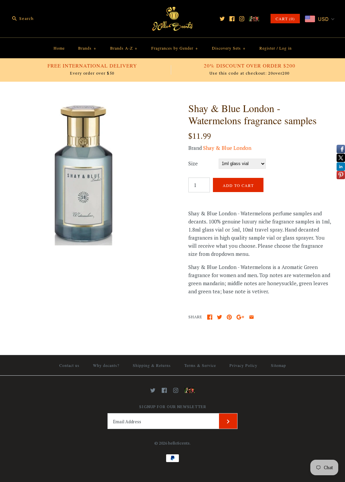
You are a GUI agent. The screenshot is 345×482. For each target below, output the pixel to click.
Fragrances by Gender (174, 48)
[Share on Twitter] (219, 317)
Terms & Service (200, 365)
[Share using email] (251, 317)
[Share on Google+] (240, 317)
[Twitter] (222, 18)
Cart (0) (285, 18)
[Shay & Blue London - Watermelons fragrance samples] (85, 106)
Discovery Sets (229, 48)
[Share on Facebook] (209, 317)
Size (193, 163)
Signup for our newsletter (172, 406)
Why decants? (106, 365)
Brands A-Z (123, 48)
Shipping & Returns (152, 365)
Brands (87, 48)
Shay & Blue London (227, 147)
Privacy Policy (243, 365)
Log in (285, 48)
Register (267, 48)
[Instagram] (241, 18)
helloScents (179, 443)
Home (59, 48)
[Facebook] (231, 18)
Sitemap (278, 365)
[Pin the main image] (229, 317)
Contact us (69, 365)
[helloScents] (172, 10)
